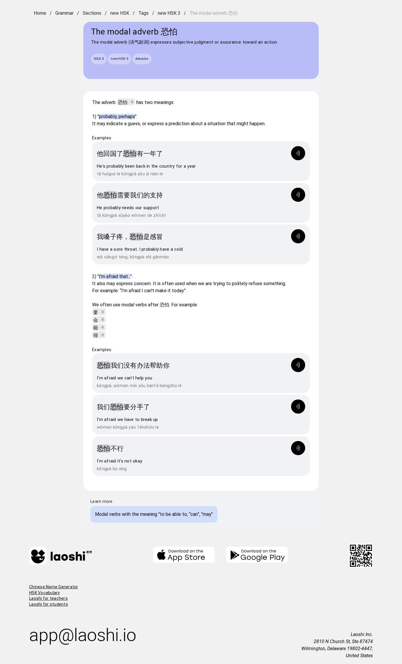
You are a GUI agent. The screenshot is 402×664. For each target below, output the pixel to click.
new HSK (119, 13)
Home (40, 13)
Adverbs (142, 59)
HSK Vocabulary (44, 592)
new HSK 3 (169, 13)
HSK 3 (99, 59)
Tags (143, 13)
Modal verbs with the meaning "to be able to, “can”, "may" (154, 514)
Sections (92, 13)
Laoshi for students (48, 604)
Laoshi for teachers (48, 598)
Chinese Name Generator (53, 586)
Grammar (64, 13)
